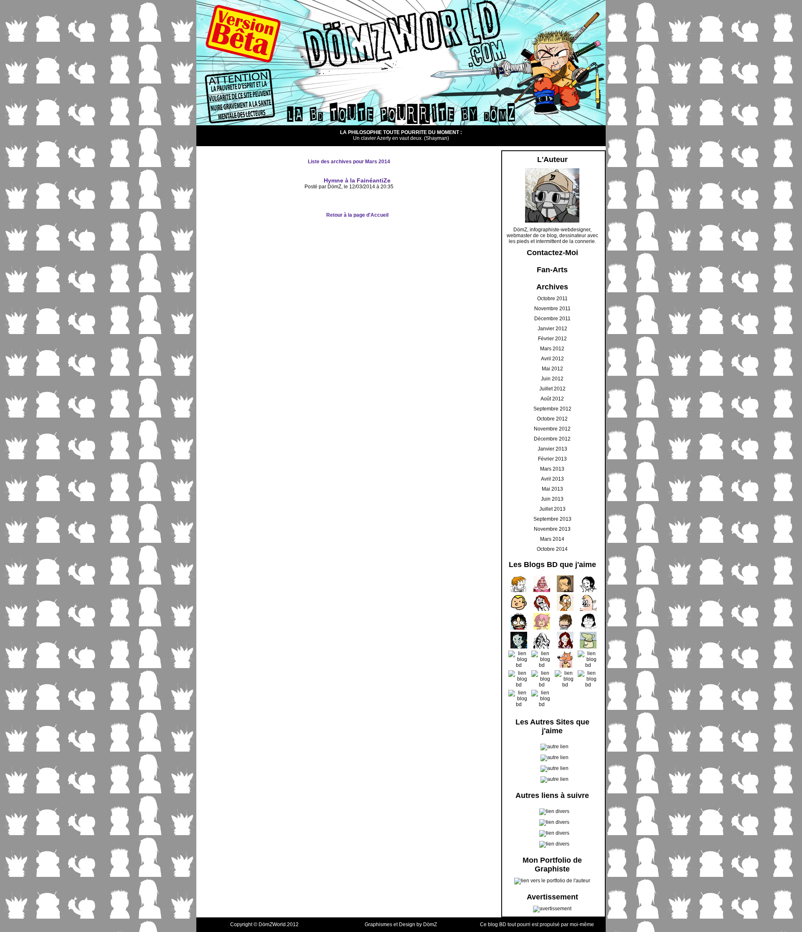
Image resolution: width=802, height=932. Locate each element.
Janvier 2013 (552, 449)
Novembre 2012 (552, 429)
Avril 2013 (552, 479)
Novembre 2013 (552, 529)
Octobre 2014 (552, 549)
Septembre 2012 (552, 409)
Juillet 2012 (552, 389)
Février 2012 (552, 339)
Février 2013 (552, 459)
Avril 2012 (552, 359)
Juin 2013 (552, 499)
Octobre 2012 (552, 419)
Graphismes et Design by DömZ (401, 924)
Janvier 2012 (552, 329)
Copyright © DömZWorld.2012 (264, 924)
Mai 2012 (552, 369)
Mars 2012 (552, 349)
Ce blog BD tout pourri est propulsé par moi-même (537, 924)
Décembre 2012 (552, 439)
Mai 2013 (552, 489)
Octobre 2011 (552, 298)
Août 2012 (552, 399)
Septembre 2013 (552, 519)
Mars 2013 (552, 469)
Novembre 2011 (552, 309)
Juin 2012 (552, 379)
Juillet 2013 (552, 509)
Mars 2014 (552, 539)
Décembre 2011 (552, 319)
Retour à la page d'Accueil (357, 215)
